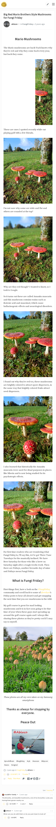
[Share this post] (39, 779)
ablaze (14, 24)
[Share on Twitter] (31, 778)
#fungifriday (44, 589)
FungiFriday (27, 24)
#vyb (28, 761)
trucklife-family (10, 794)
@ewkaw (45, 592)
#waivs (6, 765)
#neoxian (36, 761)
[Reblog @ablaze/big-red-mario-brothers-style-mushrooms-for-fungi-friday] (5, 778)
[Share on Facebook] (28, 778)
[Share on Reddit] (34, 778)
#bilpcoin (44, 761)
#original (14, 765)
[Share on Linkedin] (37, 778)
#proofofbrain (9, 761)
